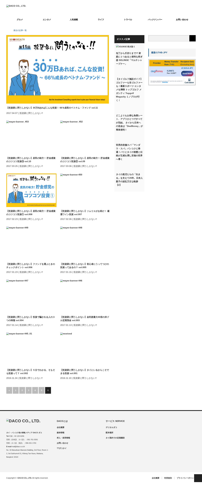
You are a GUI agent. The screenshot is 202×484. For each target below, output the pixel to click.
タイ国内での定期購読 (115, 438)
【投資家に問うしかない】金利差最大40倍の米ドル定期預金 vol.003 (84, 319)
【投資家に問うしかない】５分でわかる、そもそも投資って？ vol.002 (30, 372)
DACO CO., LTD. (25, 478)
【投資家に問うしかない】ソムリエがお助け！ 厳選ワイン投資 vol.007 (85, 213)
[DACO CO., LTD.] (16, 6)
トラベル (128, 19)
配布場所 (109, 432)
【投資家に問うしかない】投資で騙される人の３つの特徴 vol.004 (30, 319)
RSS (27, 465)
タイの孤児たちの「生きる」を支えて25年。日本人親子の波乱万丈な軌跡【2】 (129, 179)
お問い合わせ (182, 19)
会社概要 (60, 427)
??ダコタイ (62, 448)
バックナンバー (155, 19)
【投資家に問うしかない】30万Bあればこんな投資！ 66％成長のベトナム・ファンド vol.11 (52, 107)
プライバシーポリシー (186, 478)
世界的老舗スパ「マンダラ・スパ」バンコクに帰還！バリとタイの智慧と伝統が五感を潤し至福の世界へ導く (129, 152)
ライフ (101, 19)
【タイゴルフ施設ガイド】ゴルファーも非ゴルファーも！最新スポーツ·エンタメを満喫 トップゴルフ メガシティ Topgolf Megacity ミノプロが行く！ (129, 89)
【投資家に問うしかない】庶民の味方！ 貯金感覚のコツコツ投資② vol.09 (85, 160)
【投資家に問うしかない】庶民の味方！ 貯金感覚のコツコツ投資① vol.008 (31, 213)
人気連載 (74, 19)
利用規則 (168, 478)
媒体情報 (60, 432)
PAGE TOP (198, 478)
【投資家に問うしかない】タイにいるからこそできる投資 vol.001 (84, 372)
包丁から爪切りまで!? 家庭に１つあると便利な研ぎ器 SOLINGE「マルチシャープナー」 (129, 58)
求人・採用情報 (63, 438)
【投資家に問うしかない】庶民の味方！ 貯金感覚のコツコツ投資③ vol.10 (31, 160)
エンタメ (47, 19)
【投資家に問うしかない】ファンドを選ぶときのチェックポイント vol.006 (30, 266)
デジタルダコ (111, 427)
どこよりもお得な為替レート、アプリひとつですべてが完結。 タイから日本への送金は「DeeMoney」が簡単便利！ (129, 122)
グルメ (20, 19)
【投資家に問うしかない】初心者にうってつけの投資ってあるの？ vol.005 (84, 266)
